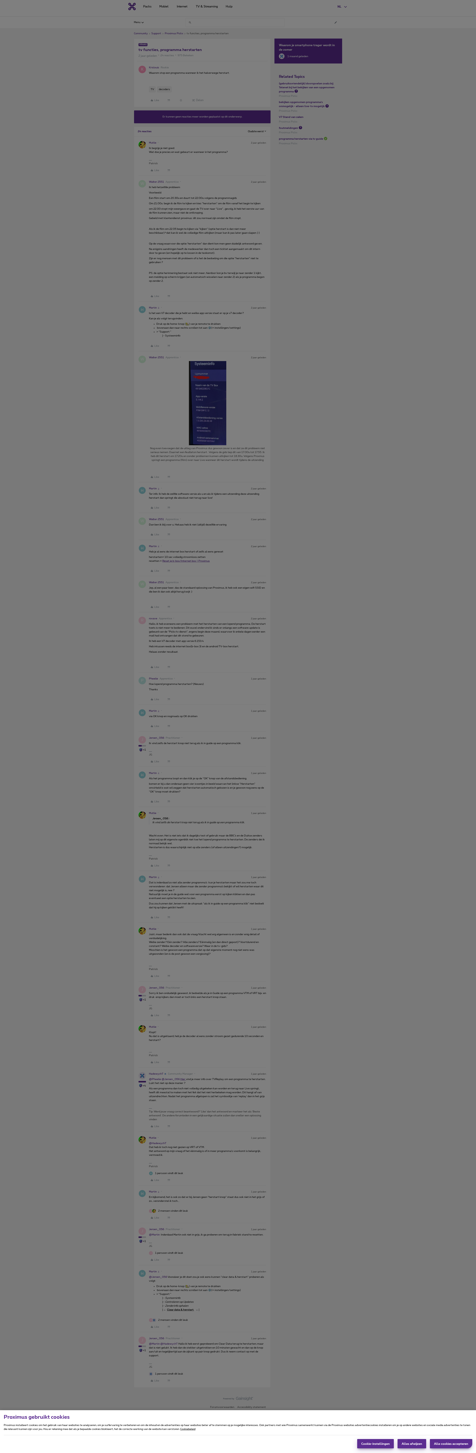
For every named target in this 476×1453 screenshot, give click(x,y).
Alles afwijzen (412, 1443)
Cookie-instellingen (375, 1443)
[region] (238, 1431)
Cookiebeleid (187, 1429)
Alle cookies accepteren (451, 1443)
